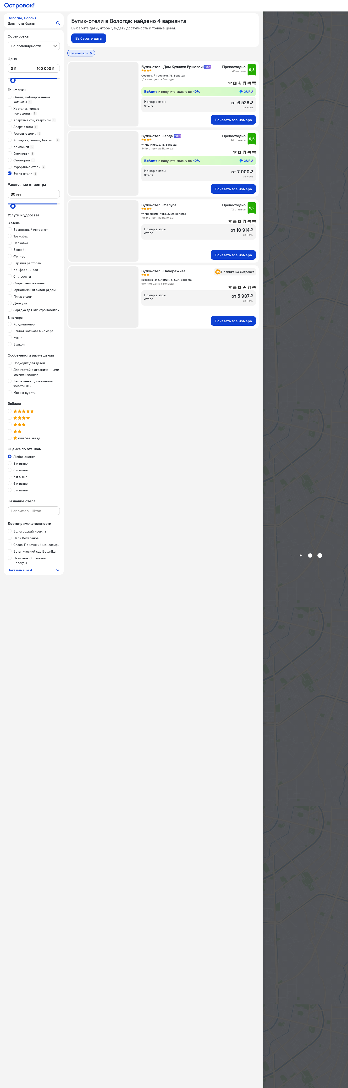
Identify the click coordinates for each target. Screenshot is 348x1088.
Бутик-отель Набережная (163, 271)
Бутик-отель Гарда (157, 135)
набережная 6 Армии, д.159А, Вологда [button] (166, 279)
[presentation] (34, 46)
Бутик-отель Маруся (158, 205)
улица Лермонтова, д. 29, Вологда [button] (163, 213)
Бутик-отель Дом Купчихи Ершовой (172, 66)
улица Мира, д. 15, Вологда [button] (159, 144)
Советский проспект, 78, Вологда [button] (163, 75)
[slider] (13, 80)
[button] (34, 20)
